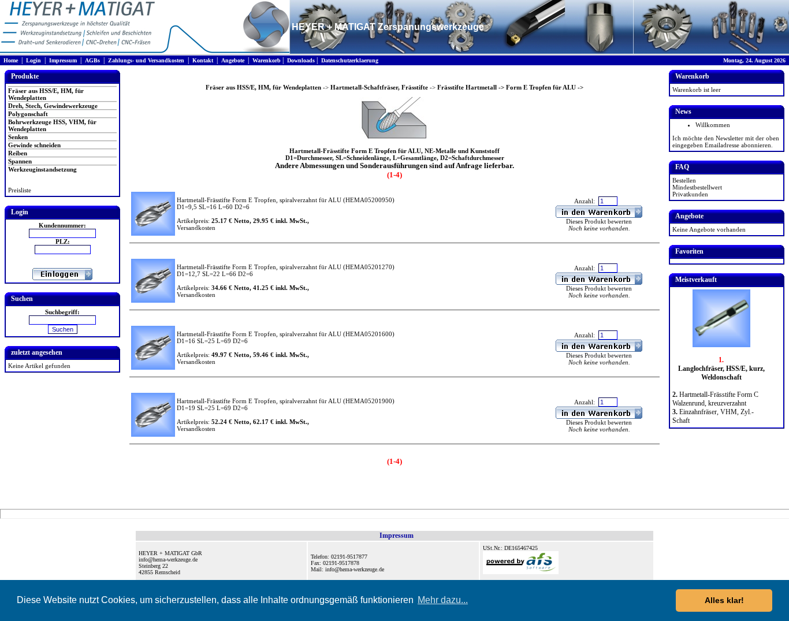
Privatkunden (690, 194)
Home (10, 60)
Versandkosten (196, 227)
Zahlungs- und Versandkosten (146, 60)
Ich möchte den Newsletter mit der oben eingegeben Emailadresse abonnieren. (725, 141)
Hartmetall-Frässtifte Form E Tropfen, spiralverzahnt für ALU (259, 199)
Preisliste (19, 190)
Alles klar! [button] (724, 600)
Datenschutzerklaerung (349, 60)
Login (33, 60)
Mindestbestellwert (697, 187)
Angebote (232, 60)
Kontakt (202, 60)
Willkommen (712, 124)
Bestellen (684, 180)
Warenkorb (266, 60)
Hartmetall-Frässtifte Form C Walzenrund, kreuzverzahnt (715, 399)
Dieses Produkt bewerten (599, 221)
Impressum (63, 60)
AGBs (92, 60)
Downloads (301, 60)
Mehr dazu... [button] (443, 600)
